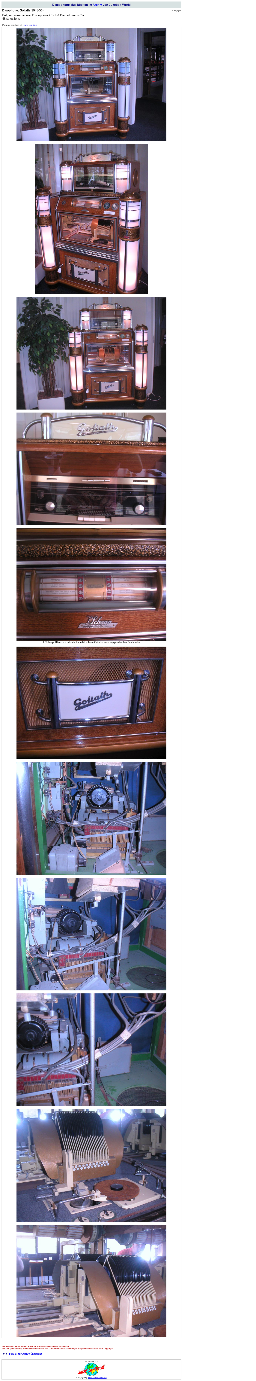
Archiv (97, 4)
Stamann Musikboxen (97, 1377)
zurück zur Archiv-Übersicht (25, 1353)
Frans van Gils (30, 24)
